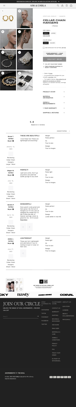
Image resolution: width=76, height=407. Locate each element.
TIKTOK (43, 313)
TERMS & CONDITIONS (56, 339)
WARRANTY (55, 312)
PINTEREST (44, 317)
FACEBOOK (44, 320)
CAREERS (65, 310)
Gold (46, 43)
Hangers (62, 16)
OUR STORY (66, 306)
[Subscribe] (36, 316)
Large (53, 33)
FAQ (53, 349)
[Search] (58, 5)
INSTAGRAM (45, 310)
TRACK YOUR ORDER (56, 354)
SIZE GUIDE (46, 35)
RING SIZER (55, 328)
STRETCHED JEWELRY (50, 16)
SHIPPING (55, 315)
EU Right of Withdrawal (56, 360)
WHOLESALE (66, 319)
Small (46, 33)
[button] (23, 227)
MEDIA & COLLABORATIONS (68, 315)
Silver (53, 43)
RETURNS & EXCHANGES (56, 320)
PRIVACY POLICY (54, 344)
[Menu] (4, 5)
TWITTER (44, 324)
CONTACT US (56, 308)
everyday (50, 77)
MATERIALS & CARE (56, 333)
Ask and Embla (15, 376)
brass (50, 73)
